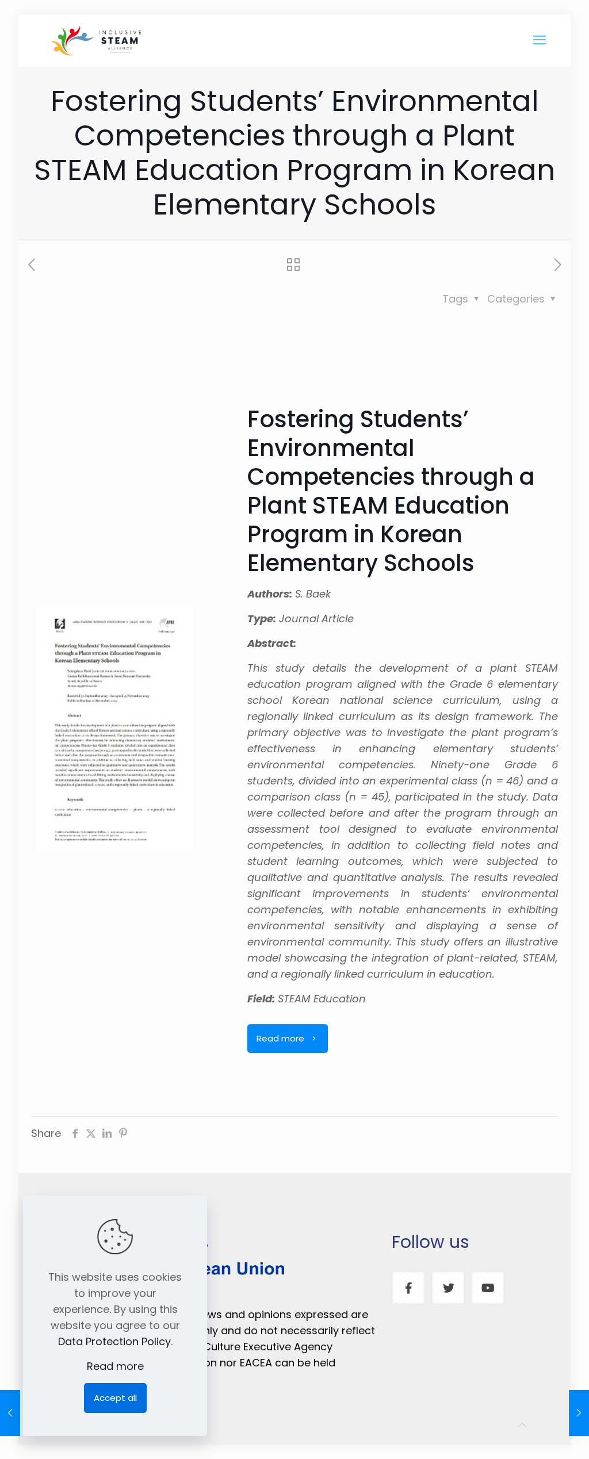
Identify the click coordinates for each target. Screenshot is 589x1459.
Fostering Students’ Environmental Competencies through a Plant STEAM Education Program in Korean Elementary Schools (391, 491)
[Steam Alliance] (97, 40)
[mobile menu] (539, 40)
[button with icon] (408, 1287)
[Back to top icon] (522, 1425)
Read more (115, 1366)
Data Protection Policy (114, 1341)
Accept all (115, 1398)
